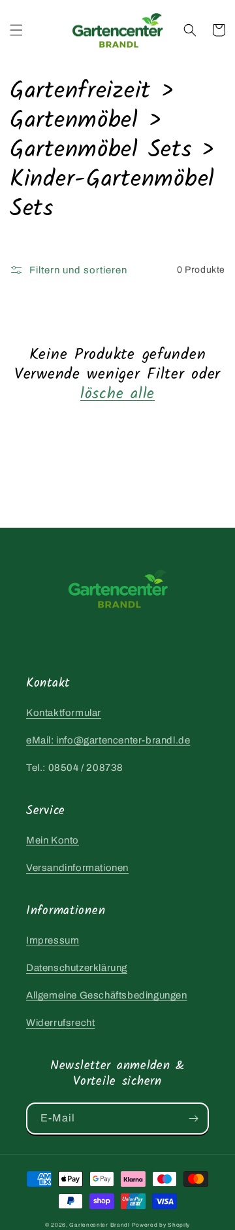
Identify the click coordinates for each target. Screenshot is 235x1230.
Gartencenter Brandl (99, 1225)
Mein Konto (52, 840)
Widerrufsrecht (60, 1022)
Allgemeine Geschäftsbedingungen (106, 995)
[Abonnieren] (193, 1118)
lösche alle (117, 394)
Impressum (52, 940)
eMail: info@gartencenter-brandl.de (108, 740)
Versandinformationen (77, 868)
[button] (16, 30)
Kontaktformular (63, 713)
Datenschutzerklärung (76, 968)
